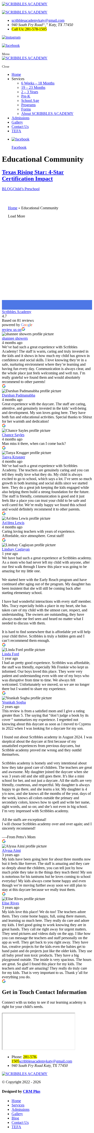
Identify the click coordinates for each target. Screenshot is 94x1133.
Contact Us (20, 127)
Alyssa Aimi (11, 850)
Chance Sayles (13, 435)
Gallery (17, 122)
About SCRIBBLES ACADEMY (47, 114)
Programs (28, 105)
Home (16, 74)
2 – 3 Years (29, 92)
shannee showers (15, 338)
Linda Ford (10, 654)
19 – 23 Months (33, 87)
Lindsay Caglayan (16, 549)
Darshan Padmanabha (18, 395)
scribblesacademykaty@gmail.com (38, 20)
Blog (15, 1118)
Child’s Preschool (26, 189)
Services (18, 1105)
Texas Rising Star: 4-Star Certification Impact (33, 175)
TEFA (16, 131)
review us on (11, 330)
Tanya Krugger (13, 457)
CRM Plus (31, 1091)
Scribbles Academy (16, 312)
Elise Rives (10, 903)
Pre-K (25, 96)
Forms (26, 109)
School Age (30, 100)
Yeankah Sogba (14, 702)
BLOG (7, 189)
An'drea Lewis (13, 523)
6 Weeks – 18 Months (37, 83)
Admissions (20, 118)
